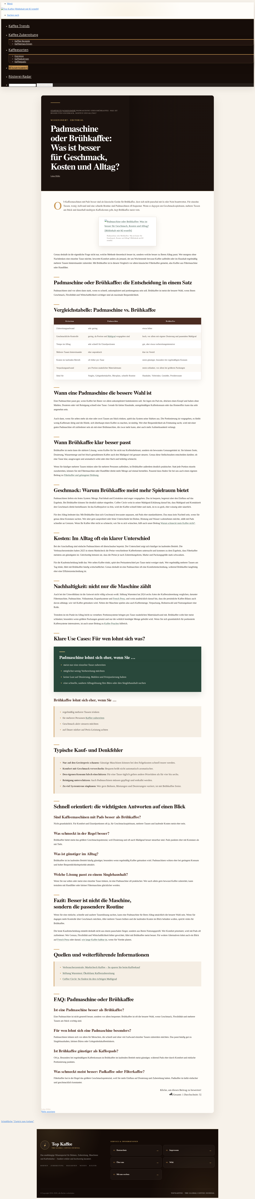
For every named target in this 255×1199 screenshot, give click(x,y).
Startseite (56, 111)
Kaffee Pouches (111, 623)
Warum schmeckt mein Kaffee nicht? (178, 523)
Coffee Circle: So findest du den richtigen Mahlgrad (90, 979)
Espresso (19, 56)
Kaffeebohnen (22, 58)
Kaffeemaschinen (23, 43)
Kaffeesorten (18, 50)
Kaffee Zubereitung (23, 35)
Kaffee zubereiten (95, 718)
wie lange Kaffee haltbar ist (94, 939)
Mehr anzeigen (48, 1111)
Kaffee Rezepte (22, 41)
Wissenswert (18, 68)
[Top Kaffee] (20, 9)
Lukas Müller (55, 176)
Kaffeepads (20, 61)
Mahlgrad (112, 336)
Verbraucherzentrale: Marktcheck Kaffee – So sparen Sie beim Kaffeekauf (101, 967)
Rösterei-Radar (20, 76)
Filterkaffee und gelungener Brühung (81, 475)
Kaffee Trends (19, 26)
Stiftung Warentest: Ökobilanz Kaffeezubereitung (89, 973)
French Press (119, 598)
